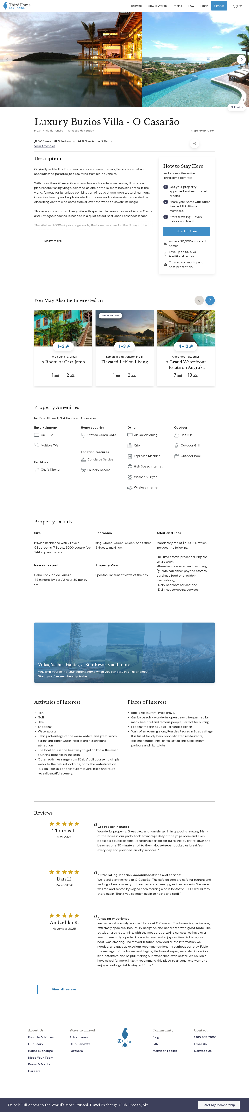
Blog (156, 1037)
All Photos (237, 107)
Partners (76, 1051)
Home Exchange (40, 1051)
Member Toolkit (165, 1051)
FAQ (156, 1044)
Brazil (37, 130)
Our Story (35, 1044)
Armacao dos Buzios (81, 130)
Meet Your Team (40, 1058)
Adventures (78, 1037)
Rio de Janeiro (55, 130)
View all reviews (64, 989)
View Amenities (44, 146)
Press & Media (39, 1064)
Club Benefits (79, 1044)
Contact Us (203, 1051)
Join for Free (187, 231)
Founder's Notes (41, 1037)
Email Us (200, 1044)
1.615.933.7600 (205, 1037)
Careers (34, 1071)
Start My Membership (219, 1105)
